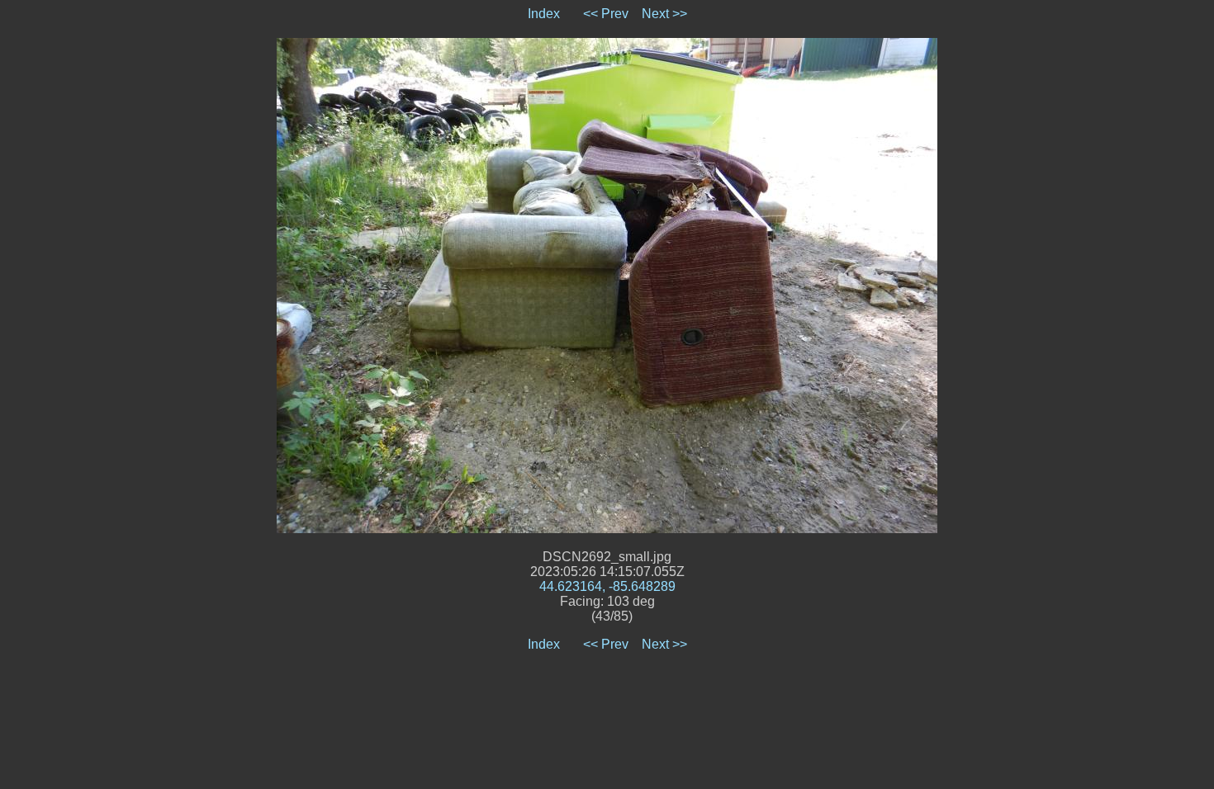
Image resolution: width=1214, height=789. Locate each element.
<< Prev (605, 14)
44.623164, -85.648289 (607, 586)
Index (544, 14)
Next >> (664, 14)
